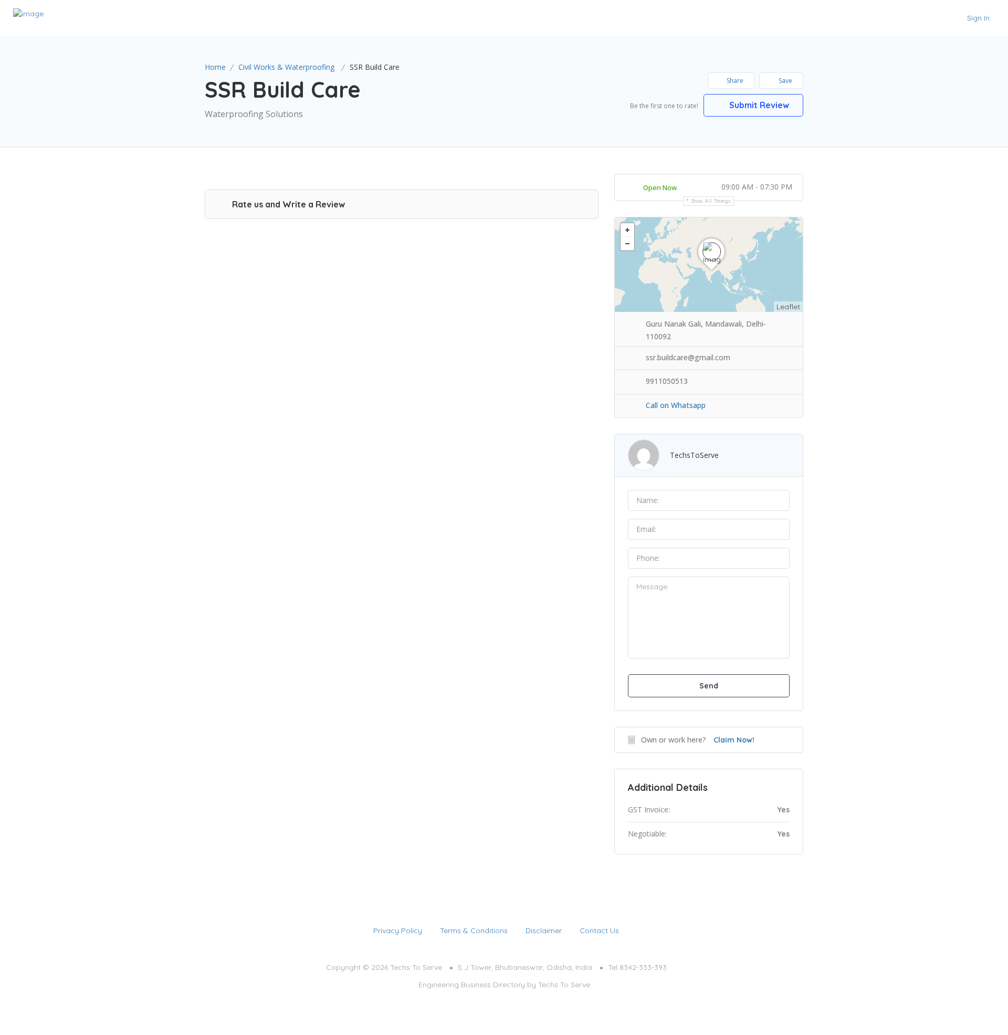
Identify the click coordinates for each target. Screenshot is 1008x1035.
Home (215, 67)
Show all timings (711, 201)
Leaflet (788, 306)
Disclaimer (544, 930)
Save (784, 80)
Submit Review (758, 105)
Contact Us (599, 930)
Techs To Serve (564, 984)
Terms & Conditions (474, 930)
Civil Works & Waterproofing (286, 67)
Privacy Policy (397, 930)
